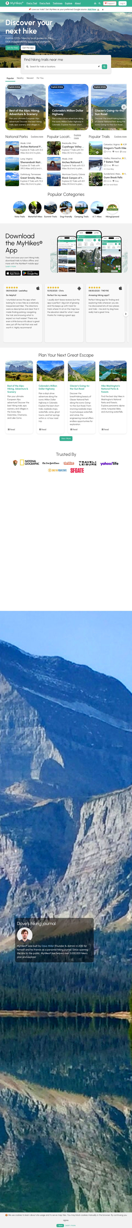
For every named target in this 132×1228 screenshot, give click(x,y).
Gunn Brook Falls (113, 177)
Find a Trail (32, 3)
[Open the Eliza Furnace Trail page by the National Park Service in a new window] (15, 462)
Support (111, 3)
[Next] (124, 107)
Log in (122, 3)
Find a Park (45, 3)
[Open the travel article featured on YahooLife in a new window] (109, 463)
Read (12, 429)
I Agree (60, 1225)
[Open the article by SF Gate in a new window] (77, 469)
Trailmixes (57, 3)
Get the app (28, 48)
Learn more (10, 266)
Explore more (37, 136)
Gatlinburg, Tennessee (30, 174)
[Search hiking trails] (104, 66)
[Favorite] (94, 152)
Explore (68, 3)
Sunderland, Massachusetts (116, 174)
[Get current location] (98, 66)
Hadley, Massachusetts (114, 158)
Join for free (12, 48)
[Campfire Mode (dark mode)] (95, 3)
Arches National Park (32, 146)
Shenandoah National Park (35, 162)
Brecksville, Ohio (69, 143)
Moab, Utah (25, 143)
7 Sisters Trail (111, 161)
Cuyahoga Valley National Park (80, 146)
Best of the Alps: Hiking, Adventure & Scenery (24, 112)
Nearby (20, 78)
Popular (10, 78)
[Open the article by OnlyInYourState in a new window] (57, 469)
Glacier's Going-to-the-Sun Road (110, 112)
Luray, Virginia (26, 159)
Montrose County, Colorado (74, 174)
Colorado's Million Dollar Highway (67, 112)
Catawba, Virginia (112, 144)
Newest (30, 78)
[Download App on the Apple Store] (13, 274)
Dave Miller (48, 945)
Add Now (92, 9)
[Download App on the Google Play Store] (30, 272)
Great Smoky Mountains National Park (42, 177)
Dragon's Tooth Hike (115, 148)
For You (40, 78)
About (78, 3)
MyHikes (16, 3)
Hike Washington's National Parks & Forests (110, 388)
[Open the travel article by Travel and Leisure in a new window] (88, 464)
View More (66, 438)
